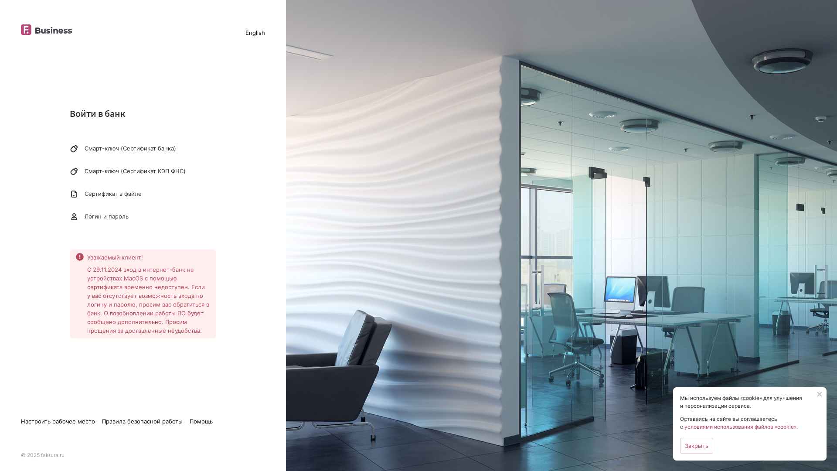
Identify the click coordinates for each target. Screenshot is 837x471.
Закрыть (696, 445)
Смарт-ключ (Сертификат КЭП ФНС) (135, 170)
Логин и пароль (107, 216)
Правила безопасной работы (142, 421)
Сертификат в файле (113, 193)
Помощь (201, 421)
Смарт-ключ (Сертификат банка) (130, 148)
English (255, 32)
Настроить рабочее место (58, 421)
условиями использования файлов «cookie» (740, 426)
